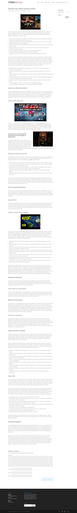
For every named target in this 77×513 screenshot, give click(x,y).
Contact (53, 2)
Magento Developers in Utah (31, 498)
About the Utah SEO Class (61, 2)
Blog (42, 2)
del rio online (18, 159)
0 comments (28, 10)
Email (9, 472)
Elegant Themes (16, 511)
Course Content (47, 2)
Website (9, 475)
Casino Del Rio (22, 10)
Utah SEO (34, 497)
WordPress (27, 511)
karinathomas (11, 10)
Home (38, 2)
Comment (10, 455)
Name (9, 469)
